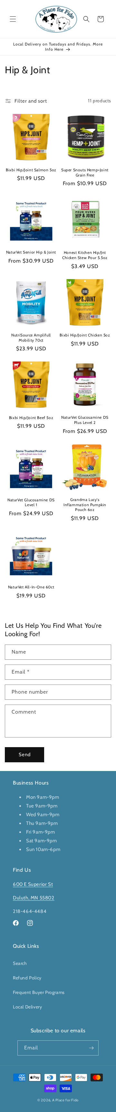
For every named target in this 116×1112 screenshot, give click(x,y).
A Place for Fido (65, 1100)
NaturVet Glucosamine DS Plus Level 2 (85, 420)
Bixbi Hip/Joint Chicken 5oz (85, 335)
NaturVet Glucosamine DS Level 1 (31, 502)
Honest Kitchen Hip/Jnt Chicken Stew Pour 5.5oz (85, 255)
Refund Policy (27, 978)
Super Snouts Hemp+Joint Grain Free (85, 172)
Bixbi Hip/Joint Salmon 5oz (31, 169)
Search (20, 963)
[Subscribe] (91, 1048)
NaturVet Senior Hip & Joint (31, 252)
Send (25, 754)
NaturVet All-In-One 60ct (31, 587)
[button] (13, 19)
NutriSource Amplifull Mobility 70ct (31, 338)
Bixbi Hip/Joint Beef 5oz (31, 417)
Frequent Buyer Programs (39, 992)
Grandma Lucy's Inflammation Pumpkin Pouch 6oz (84, 504)
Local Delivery (27, 1007)
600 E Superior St (33, 884)
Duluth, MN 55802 (33, 898)
